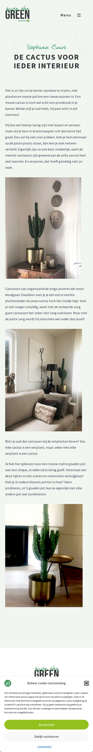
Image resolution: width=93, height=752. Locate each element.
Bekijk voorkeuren (46, 736)
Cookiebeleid (44, 746)
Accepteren (47, 725)
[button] (86, 683)
